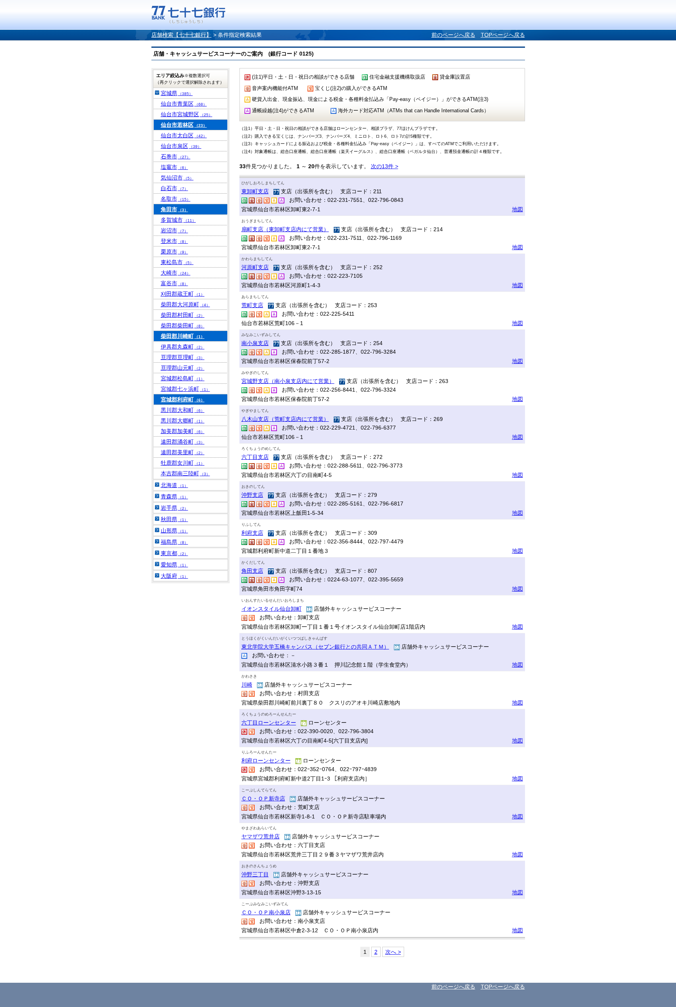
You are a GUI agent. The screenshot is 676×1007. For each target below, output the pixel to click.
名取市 (176, 199)
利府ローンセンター (266, 760)
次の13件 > (384, 166)
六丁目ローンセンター (268, 722)
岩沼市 (174, 230)
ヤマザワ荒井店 (260, 836)
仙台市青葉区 (184, 104)
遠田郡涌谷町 (183, 442)
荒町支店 (252, 305)
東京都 (174, 553)
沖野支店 (252, 495)
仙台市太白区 (184, 135)
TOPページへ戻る (503, 35)
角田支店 (252, 571)
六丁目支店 (255, 457)
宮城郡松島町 (183, 378)
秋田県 (174, 519)
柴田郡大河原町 (185, 304)
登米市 (174, 241)
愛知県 (174, 564)
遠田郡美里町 (183, 452)
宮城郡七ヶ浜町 (185, 389)
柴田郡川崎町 (183, 336)
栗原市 (174, 251)
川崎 (246, 685)
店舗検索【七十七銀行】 (181, 35)
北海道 (174, 485)
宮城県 (177, 93)
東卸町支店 (255, 191)
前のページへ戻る (453, 35)
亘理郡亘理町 (183, 357)
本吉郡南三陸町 (185, 473)
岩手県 (174, 508)
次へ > (393, 952)
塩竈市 (174, 167)
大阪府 (174, 576)
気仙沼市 (177, 177)
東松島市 (177, 262)
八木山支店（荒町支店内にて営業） (285, 419)
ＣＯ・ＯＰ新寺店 (263, 798)
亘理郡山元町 (183, 368)
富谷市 (174, 283)
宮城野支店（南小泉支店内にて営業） (287, 381)
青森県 (174, 496)
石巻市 (176, 156)
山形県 (174, 530)
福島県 (174, 542)
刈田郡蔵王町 (183, 294)
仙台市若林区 (184, 125)
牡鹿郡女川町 (183, 463)
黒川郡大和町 (183, 410)
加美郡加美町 (183, 431)
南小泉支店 (255, 343)
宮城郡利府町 (183, 399)
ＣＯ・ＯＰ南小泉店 (266, 912)
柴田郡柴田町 (183, 325)
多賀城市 (178, 220)
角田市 (174, 209)
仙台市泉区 (181, 146)
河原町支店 (255, 267)
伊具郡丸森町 (183, 346)
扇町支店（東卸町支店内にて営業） (285, 229)
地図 (517, 209)
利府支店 (252, 533)
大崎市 (176, 273)
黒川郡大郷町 (183, 420)
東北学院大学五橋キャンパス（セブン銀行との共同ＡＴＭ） (315, 647)
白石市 (174, 188)
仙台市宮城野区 (186, 114)
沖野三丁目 (255, 874)
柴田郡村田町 (183, 315)
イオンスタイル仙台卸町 (271, 609)
